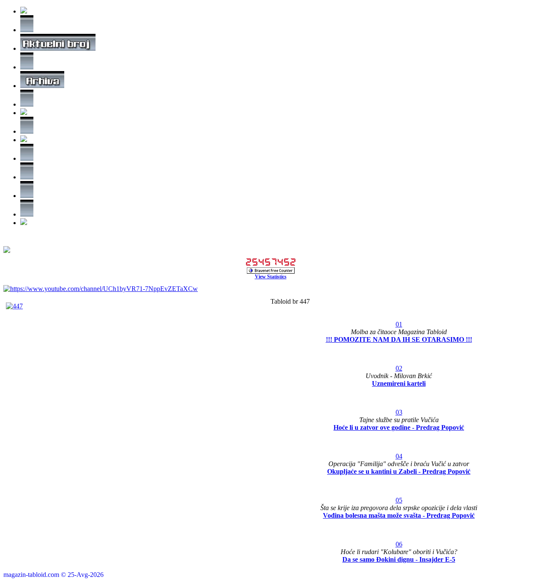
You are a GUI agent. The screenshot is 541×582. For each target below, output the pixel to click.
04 (399, 456)
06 (399, 544)
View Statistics (271, 277)
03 (399, 412)
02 (399, 368)
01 (399, 324)
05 (399, 500)
